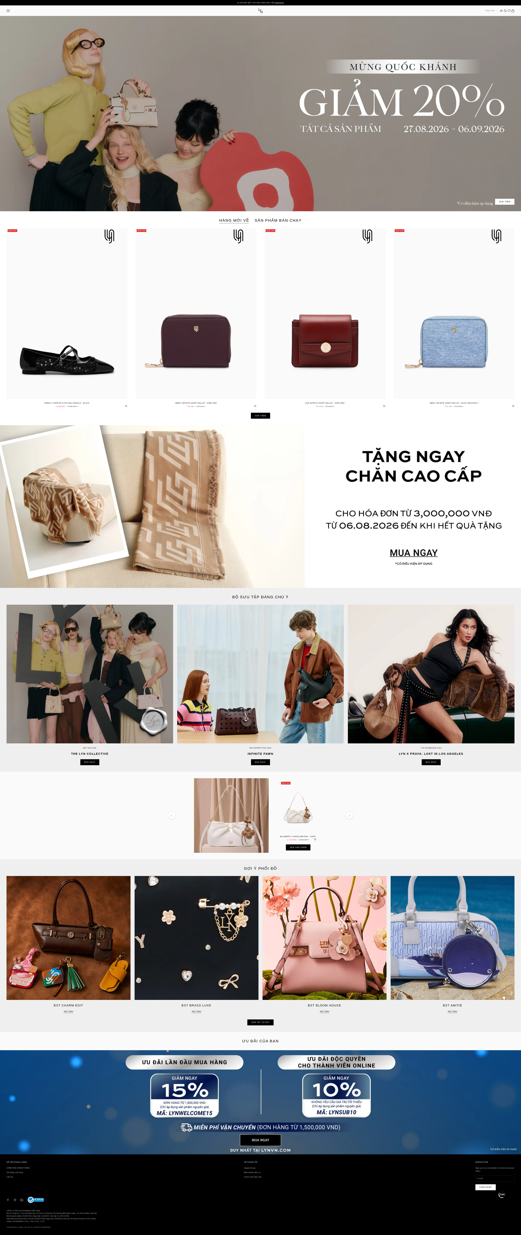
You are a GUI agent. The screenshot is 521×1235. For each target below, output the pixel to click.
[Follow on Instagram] (15, 1200)
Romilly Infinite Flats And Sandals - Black (67, 403)
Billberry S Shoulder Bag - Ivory (298, 836)
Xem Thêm (505, 202)
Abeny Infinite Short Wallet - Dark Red (196, 403)
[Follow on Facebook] (8, 1200)
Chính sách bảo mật (252, 1177)
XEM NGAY (279, 3)
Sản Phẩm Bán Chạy (278, 220)
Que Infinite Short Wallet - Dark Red (325, 403)
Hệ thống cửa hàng (15, 1172)
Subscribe (485, 1187)
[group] (260, 506)
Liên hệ (10, 1177)
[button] (502, 1194)
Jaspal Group (249, 1168)
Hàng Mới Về (234, 220)
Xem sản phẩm (298, 847)
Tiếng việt (490, 11)
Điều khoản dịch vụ (252, 1172)
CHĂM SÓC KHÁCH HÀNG (18, 1168)
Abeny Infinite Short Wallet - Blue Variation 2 (454, 403)
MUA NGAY (90, 762)
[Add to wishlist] (126, 406)
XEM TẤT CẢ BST (260, 1022)
